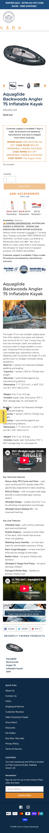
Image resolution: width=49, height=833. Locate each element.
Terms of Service (13, 749)
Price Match (11, 722)
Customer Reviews (14, 712)
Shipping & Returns (14, 706)
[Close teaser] (7, 408)
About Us (9, 690)
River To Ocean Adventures (28, 827)
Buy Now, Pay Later (14, 738)
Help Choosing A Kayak (16, 717)
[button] (3, 416)
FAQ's (8, 701)
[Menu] (19, 28)
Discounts (10, 727)
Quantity (7, 174)
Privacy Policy (12, 743)
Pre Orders (10, 733)
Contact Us (10, 696)
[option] (13, 86)
